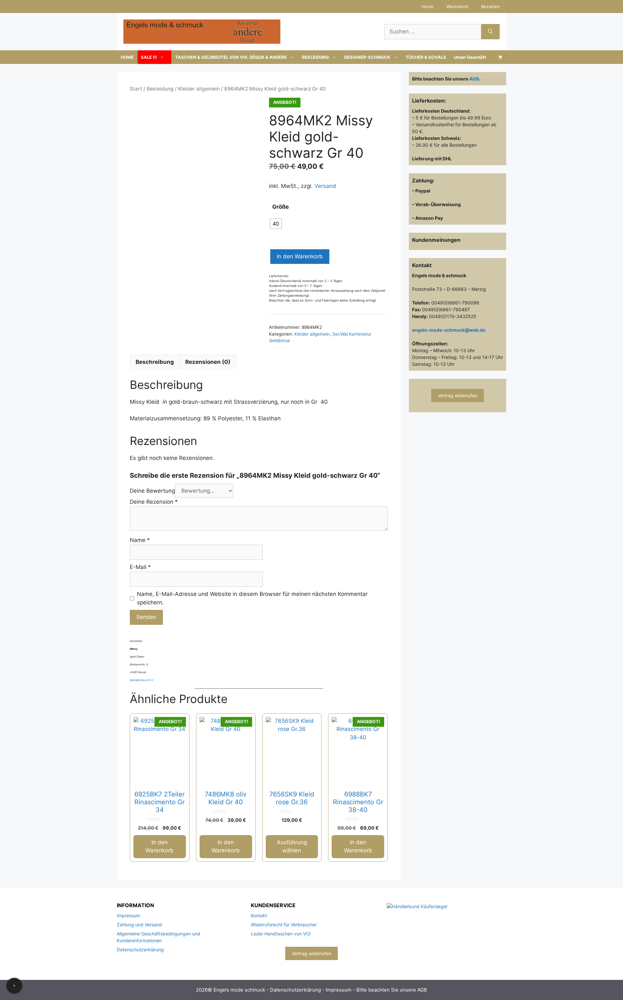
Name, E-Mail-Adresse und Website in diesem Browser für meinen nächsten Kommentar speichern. (252, 598)
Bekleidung (160, 89)
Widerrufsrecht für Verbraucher (284, 924)
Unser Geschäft (470, 57)
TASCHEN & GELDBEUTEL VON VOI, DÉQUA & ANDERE (231, 57)
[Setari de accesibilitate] (14, 986)
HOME (127, 57)
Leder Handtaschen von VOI (281, 933)
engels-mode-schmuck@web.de (448, 330)
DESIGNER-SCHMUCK (367, 57)
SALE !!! (149, 57)
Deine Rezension (154, 502)
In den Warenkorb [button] (159, 846)
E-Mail (140, 567)
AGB (474, 78)
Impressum (128, 915)
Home (427, 6)
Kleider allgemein (199, 89)
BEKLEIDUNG (315, 57)
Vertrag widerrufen (457, 395)
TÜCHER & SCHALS (426, 57)
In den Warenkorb (300, 256)
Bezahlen (490, 6)
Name (140, 540)
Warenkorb (457, 6)
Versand (325, 186)
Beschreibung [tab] (155, 362)
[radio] (275, 223)
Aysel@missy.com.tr (141, 680)
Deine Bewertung (152, 491)
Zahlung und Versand (139, 924)
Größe (280, 207)
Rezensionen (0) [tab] (207, 362)
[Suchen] (490, 32)
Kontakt (259, 915)
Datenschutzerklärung (140, 949)
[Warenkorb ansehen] (500, 57)
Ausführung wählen (292, 846)
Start (136, 89)
